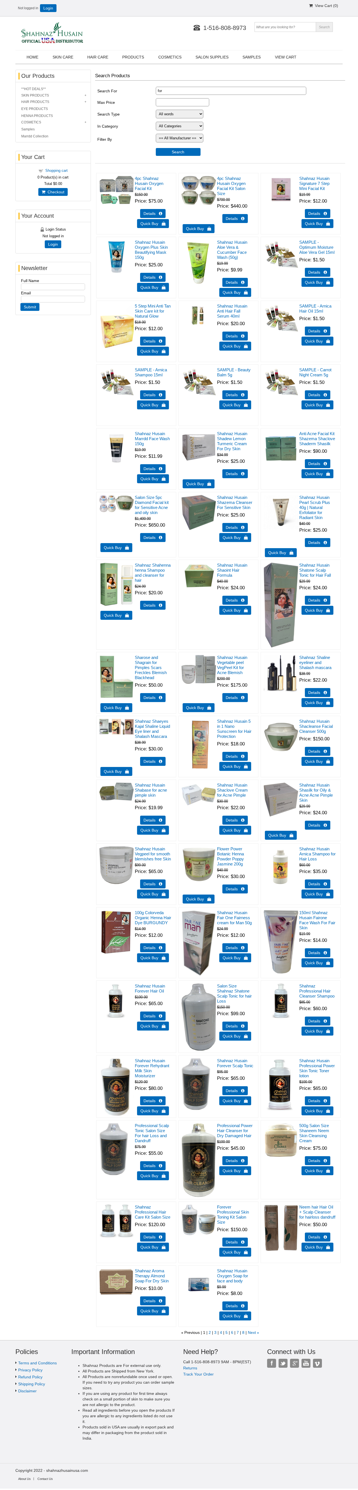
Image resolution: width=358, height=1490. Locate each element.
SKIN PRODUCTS (35, 95)
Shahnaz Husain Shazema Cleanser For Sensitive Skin (234, 502)
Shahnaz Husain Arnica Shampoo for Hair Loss (317, 853)
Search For (107, 91)
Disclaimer (27, 1391)
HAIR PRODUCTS (35, 102)
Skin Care (63, 57)
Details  (152, 213)
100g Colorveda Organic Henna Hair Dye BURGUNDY (153, 917)
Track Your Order (198, 1374)
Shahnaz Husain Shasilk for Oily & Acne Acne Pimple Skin (316, 793)
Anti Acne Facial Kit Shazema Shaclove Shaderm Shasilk (317, 438)
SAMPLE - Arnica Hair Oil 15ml (315, 308)
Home (32, 57)
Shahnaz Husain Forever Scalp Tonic (235, 1063)
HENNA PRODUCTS (37, 116)
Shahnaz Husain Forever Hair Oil (150, 988)
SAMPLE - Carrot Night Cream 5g (315, 372)
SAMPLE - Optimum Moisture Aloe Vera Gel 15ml (317, 247)
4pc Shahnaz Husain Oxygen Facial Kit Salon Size (231, 186)
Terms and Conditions (37, 1363)
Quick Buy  (153, 224)
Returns (190, 1368)
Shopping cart (56, 170)
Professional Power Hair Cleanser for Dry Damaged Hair (235, 1130)
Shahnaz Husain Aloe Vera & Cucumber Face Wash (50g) (232, 250)
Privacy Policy (30, 1370)
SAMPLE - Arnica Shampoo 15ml (151, 372)
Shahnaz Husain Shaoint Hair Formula (232, 570)
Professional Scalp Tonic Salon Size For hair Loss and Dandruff (152, 1133)
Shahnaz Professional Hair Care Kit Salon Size (152, 1212)
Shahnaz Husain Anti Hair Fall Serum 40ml (232, 311)
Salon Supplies (212, 57)
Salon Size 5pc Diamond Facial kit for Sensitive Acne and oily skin (152, 505)
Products (133, 57)
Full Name (30, 280)
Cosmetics (170, 57)
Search (178, 152)
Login (48, 8)
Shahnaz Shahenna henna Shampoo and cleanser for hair (153, 573)
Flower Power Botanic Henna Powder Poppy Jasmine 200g (230, 856)
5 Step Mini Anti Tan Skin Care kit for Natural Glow (153, 311)
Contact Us (45, 1478)
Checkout (54, 192)
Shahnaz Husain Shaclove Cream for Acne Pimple (232, 790)
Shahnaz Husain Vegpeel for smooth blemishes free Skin (153, 853)
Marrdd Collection (34, 136)
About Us (24, 1478)
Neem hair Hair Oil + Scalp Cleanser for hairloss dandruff (317, 1212)
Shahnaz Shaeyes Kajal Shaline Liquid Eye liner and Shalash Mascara (152, 729)
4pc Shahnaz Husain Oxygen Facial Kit (149, 183)
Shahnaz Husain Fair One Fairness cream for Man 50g (234, 917)
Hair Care (97, 57)
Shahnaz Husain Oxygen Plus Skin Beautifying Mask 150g (151, 250)
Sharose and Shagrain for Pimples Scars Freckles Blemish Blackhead (151, 667)
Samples (28, 129)
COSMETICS (31, 122)
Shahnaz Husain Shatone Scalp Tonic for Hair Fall (315, 570)
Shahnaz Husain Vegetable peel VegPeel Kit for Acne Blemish (232, 665)
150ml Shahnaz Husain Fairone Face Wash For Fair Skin (317, 920)
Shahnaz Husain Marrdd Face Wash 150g (152, 438)
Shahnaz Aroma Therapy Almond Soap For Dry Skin (152, 1275)
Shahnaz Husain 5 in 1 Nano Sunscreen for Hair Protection (234, 729)
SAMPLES (251, 57)
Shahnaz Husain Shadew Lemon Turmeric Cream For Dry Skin (232, 441)
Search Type (108, 114)
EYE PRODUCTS (34, 109)
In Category (107, 126)
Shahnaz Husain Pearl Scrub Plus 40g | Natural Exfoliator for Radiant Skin (314, 507)
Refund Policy (30, 1377)
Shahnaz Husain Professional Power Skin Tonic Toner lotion (317, 1068)
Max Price (106, 102)
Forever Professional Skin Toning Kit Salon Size (233, 1214)
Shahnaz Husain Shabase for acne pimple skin (151, 790)
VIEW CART (285, 57)
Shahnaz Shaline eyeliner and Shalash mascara (315, 662)
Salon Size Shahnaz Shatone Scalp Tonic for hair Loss (234, 993)
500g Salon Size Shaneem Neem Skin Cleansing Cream (314, 1133)
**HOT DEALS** (33, 89)
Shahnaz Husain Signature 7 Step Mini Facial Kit (314, 183)
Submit (30, 307)
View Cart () (325, 5)
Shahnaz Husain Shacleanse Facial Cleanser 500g (316, 726)
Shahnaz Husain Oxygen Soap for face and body (232, 1275)
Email (26, 293)
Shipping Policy (31, 1384)
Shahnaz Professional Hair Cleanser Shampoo (317, 991)
